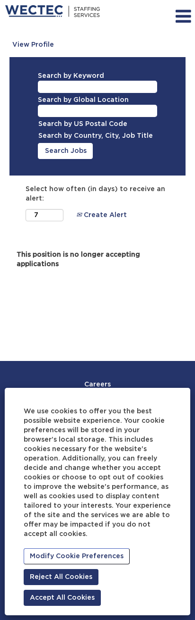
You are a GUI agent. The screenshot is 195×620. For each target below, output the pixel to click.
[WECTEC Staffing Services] (52, 11)
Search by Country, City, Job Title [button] (95, 136)
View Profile (33, 45)
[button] (170, 16)
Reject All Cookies (61, 577)
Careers (97, 384)
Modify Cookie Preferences (77, 556)
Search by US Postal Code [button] (82, 124)
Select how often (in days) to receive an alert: (95, 194)
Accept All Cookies (62, 598)
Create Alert (104, 215)
